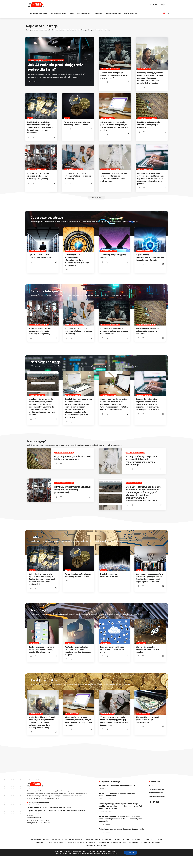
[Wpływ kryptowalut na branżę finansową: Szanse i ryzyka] (78, 106)
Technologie (34, 643)
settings (115, 854)
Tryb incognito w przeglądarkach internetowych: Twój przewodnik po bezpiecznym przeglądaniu (77, 260)
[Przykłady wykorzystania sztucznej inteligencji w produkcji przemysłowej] (41, 157)
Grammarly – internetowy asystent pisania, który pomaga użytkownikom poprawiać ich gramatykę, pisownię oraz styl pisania (151, 178)
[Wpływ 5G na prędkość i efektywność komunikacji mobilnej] (150, 631)
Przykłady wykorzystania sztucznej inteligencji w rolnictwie (148, 124)
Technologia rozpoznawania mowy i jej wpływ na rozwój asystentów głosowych (41, 649)
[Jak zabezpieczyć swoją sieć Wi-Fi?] (114, 239)
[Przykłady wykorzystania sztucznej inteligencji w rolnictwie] (152, 106)
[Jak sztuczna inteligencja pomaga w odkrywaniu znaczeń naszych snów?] (115, 53)
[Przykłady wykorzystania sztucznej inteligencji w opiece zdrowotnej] (78, 157)
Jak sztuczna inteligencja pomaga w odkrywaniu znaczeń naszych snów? (114, 75)
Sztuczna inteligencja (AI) (54, 60)
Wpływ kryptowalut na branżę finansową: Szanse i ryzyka (121, 829)
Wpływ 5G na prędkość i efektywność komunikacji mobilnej (147, 649)
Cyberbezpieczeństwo (37, 251)
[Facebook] (151, 4)
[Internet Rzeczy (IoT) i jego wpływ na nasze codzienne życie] (114, 631)
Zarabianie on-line (144, 69)
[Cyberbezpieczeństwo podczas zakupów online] (43, 239)
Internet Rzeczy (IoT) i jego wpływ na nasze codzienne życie (112, 649)
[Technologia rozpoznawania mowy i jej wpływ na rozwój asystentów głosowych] (43, 631)
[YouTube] (156, 4)
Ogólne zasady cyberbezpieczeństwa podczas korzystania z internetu (150, 257)
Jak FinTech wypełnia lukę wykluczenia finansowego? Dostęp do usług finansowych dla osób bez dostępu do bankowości (40, 127)
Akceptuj (130, 852)
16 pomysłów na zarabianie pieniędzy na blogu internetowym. (148, 719)
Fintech (30, 118)
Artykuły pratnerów (36, 60)
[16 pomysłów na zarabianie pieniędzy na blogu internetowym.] (150, 702)
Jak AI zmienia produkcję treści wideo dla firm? (117, 785)
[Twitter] (153, 4)
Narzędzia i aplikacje (145, 169)
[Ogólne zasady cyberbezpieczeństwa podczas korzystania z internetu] (150, 239)
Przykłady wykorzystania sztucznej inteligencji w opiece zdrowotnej (77, 176)
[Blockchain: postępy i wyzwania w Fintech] (114, 558)
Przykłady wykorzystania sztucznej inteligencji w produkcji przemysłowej (38, 176)
